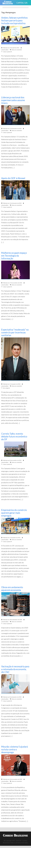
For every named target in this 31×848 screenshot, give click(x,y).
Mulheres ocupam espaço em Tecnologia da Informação (14, 255)
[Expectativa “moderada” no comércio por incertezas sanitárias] (15, 359)
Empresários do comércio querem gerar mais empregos (14, 513)
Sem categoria (6, 388)
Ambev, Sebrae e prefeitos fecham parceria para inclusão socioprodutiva (14, 20)
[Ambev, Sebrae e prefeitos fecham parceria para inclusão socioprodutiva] (15, 35)
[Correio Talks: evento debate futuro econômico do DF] (15, 449)
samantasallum (4, 49)
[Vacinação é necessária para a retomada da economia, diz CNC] (15, 684)
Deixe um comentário (17, 49)
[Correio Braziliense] (8, 2)
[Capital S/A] (23, 3)
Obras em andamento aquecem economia (12, 588)
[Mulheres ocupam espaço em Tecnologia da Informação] (15, 270)
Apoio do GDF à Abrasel (13, 178)
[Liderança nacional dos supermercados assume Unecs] (15, 115)
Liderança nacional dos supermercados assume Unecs (13, 100)
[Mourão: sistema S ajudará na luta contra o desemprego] (15, 765)
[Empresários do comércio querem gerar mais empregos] (15, 526)
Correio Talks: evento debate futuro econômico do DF (14, 436)
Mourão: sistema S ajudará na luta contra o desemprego (14, 749)
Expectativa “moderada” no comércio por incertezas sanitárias (15, 332)
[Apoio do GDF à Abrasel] (15, 190)
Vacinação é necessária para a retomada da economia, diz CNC (15, 669)
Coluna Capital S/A (7, 51)
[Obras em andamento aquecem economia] (15, 604)
